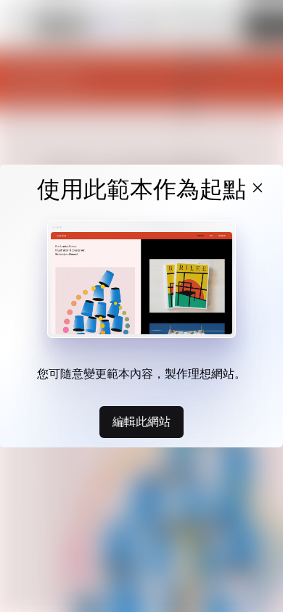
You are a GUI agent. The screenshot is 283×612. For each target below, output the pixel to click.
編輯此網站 (141, 421)
